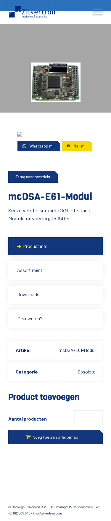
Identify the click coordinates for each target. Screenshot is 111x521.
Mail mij (79, 145)
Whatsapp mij (41, 145)
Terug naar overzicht (33, 176)
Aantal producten (27, 418)
